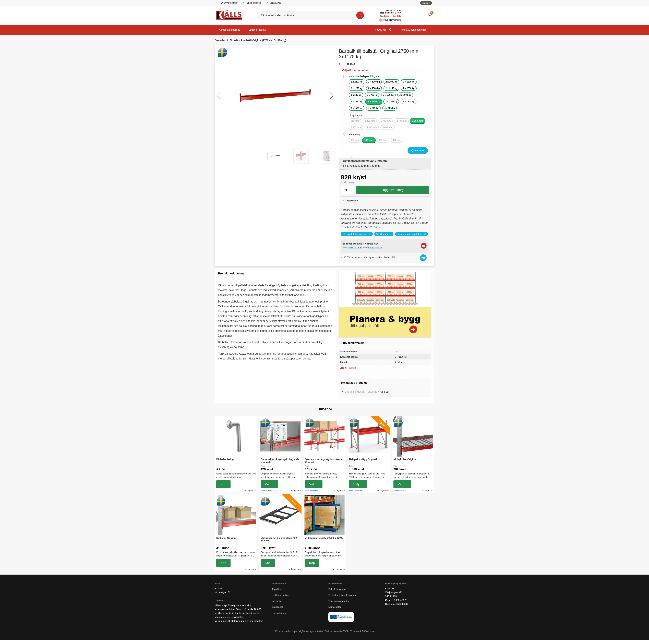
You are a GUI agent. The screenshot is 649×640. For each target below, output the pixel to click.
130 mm (369, 140)
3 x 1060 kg (356, 101)
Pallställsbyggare (337, 589)
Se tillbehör (382, 234)
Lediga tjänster (279, 613)
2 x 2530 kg (409, 88)
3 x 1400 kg (408, 101)
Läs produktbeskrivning (354, 234)
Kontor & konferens (229, 29)
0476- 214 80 (355, 247)
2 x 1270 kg (356, 88)
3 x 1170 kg (374, 101)
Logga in (426, 3)
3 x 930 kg (388, 95)
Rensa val (419, 150)
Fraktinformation (280, 595)
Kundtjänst (385, 16)
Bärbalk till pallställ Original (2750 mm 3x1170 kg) (258, 40)
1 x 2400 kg (356, 81)
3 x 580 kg (356, 95)
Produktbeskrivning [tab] (231, 273)
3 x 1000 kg (405, 95)
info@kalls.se (375, 247)
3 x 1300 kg (391, 101)
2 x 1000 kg (391, 81)
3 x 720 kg (372, 95)
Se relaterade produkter (409, 234)
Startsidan (220, 40)
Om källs (276, 601)
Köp (223, 484)
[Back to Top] (628, 632)
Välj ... (269, 484)
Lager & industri (257, 29)
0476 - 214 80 (393, 10)
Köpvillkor (276, 589)
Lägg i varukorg (392, 190)
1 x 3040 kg (374, 81)
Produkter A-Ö (383, 29)
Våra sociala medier (339, 601)
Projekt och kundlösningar (342, 595)
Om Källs (397, 16)
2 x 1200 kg (409, 81)
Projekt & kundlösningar (413, 29)
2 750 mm (417, 120)
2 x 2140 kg (391, 88)
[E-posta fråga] (424, 246)
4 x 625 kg (373, 108)
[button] (331, 95)
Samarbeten (335, 607)
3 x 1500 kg (356, 108)
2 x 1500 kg (374, 88)
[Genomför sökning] (360, 15)
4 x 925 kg (389, 108)
